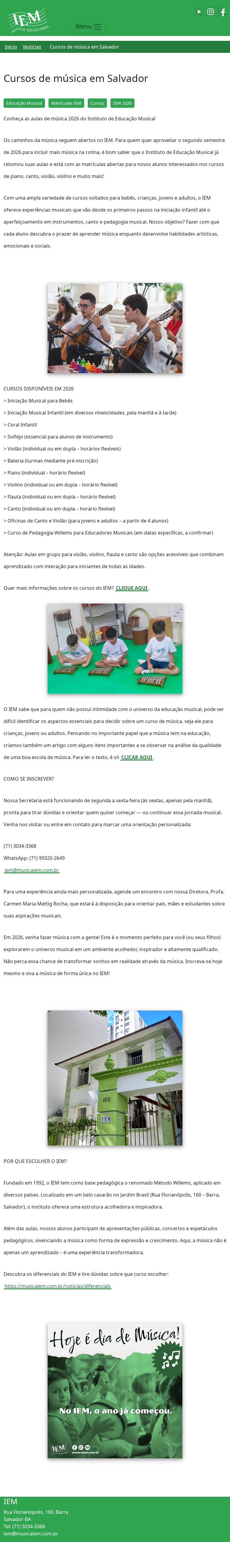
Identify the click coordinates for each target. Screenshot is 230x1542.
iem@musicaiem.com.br (31, 870)
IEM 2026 (122, 103)
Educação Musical (24, 103)
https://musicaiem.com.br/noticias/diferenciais (57, 1286)
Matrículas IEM (66, 103)
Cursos (97, 103)
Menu (84, 26)
